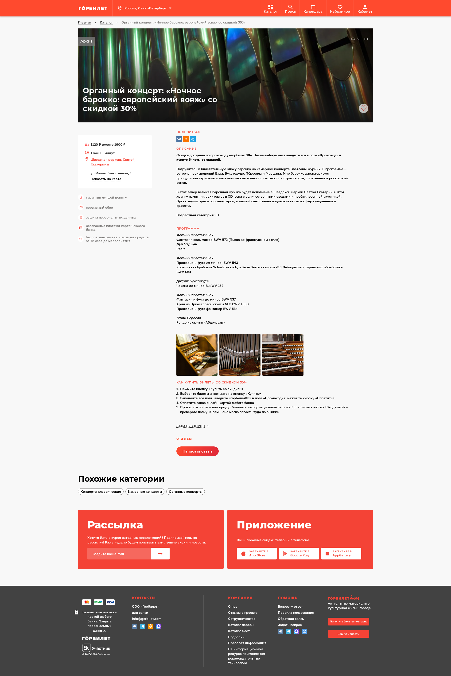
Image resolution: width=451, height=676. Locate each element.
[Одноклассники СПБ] (150, 627)
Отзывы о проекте (242, 612)
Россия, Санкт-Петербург (145, 8)
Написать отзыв (198, 451)
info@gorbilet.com (146, 619)
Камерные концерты (145, 491)
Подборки (236, 637)
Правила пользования (296, 612)
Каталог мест (239, 631)
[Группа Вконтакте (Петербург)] (134, 627)
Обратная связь (291, 619)
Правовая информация (247, 643)
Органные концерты (185, 491)
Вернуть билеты (349, 634)
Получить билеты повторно (348, 621)
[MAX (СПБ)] (158, 627)
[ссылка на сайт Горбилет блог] (351, 598)
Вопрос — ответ (290, 606)
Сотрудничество (241, 619)
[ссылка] (93, 8)
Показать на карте (106, 179)
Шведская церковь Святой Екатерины (113, 161)
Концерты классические (101, 491)
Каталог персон (241, 625)
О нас (232, 606)
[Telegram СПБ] (142, 627)
